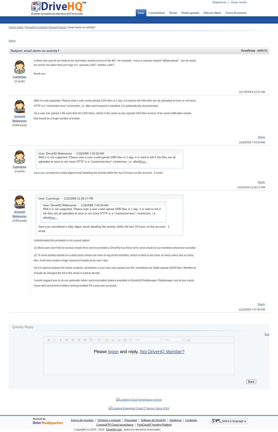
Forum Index (16, 27)
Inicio (141, 12)
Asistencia (175, 420)
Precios (173, 12)
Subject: (17, 50)
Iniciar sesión (239, 2)
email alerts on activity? (82, 27)
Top (266, 334)
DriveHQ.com (114, 429)
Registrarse (219, 2)
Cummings (19, 76)
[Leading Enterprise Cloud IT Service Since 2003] (139, 408)
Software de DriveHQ (153, 420)
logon (113, 351)
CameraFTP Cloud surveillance (115, 424)
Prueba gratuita (190, 12)
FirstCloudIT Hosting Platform (154, 424)
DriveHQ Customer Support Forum (46, 27)
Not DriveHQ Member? (162, 351)
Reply (12, 40)
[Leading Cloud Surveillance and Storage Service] (139, 399)
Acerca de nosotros (236, 12)
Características (157, 12)
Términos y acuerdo (109, 420)
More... (143, 161)
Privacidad (130, 420)
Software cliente (212, 12)
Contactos (191, 420)
